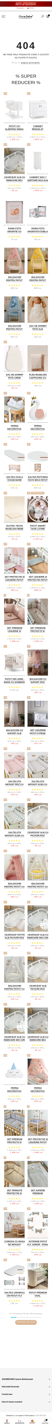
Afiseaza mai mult (26, 1322)
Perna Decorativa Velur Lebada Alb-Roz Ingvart (37, 430)
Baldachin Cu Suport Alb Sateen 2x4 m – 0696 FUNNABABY (14, 735)
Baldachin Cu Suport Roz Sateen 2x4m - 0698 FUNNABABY (37, 684)
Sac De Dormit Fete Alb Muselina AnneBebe (38, 330)
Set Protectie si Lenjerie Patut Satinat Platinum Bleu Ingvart (37, 1144)
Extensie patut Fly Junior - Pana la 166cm (37, 1244)
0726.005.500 (40, 1415)
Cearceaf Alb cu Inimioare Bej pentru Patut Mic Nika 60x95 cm (14, 182)
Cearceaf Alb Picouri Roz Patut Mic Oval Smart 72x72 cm (37, 990)
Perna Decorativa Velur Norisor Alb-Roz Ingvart (37, 1092)
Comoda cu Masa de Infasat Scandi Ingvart (14, 1244)
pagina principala (30, 63)
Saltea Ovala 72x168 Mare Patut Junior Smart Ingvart (14, 481)
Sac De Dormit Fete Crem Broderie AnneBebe (14, 379)
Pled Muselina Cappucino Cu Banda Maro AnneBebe (38, 379)
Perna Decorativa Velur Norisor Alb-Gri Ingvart (14, 430)
